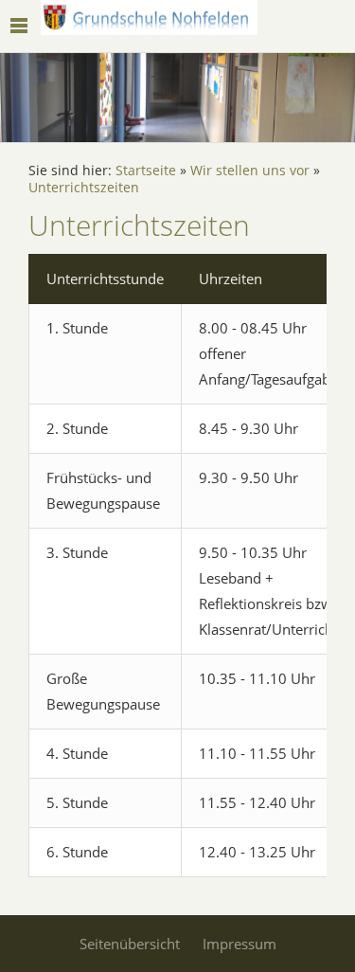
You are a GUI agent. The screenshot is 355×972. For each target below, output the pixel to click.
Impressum (239, 943)
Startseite (145, 170)
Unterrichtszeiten (83, 187)
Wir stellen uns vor (250, 170)
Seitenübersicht (130, 943)
